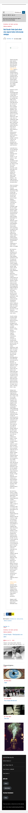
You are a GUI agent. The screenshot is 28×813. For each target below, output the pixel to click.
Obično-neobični (8, 26)
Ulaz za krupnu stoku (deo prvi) (10, 700)
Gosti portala (14, 24)
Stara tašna (6, 718)
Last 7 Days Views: (7, 765)
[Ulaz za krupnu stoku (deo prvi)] (14, 692)
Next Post (5, 626)
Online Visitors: (6, 760)
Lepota (5, 682)
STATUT (6, 783)
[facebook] (7, 614)
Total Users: (6, 773)
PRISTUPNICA (7, 788)
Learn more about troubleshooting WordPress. (13, 807)
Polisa (6, 797)
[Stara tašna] (14, 710)
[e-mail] (12, 614)
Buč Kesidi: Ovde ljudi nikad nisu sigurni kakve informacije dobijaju (13, 31)
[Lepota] (14, 674)
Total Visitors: (6, 769)
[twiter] (10, 614)
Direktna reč (7, 24)
